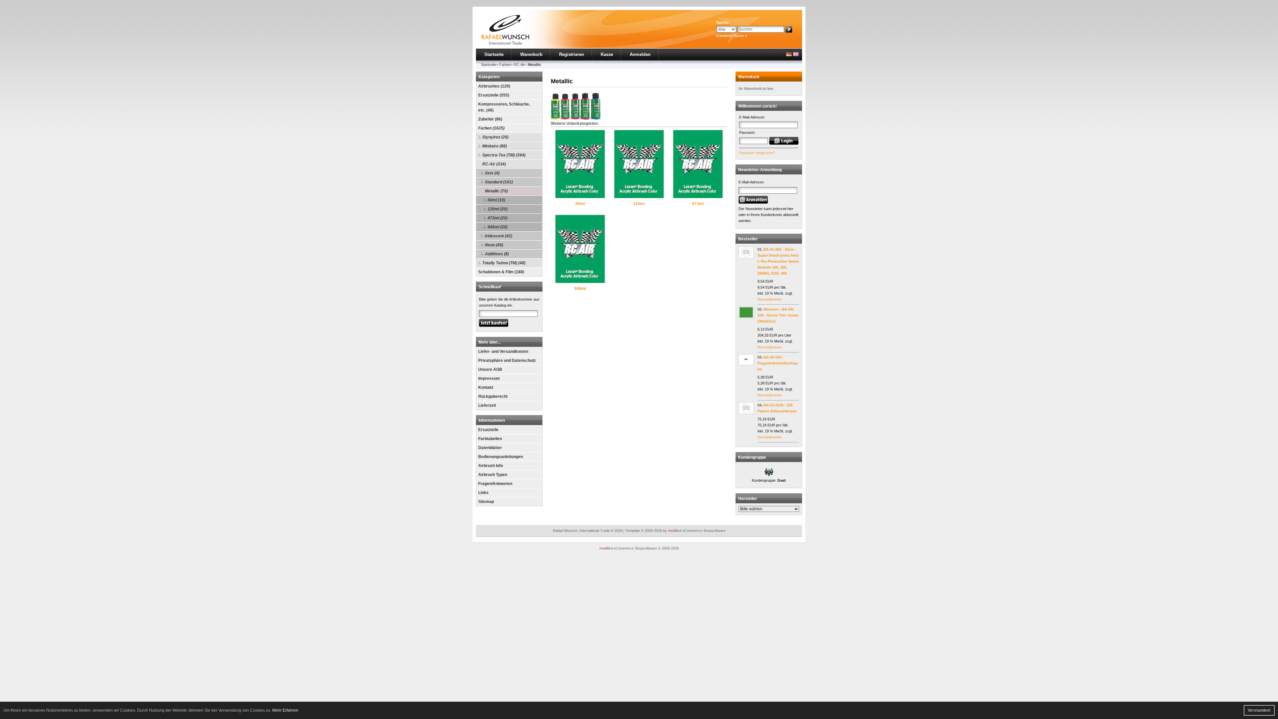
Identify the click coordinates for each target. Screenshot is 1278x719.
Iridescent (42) (498, 236)
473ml (698, 203)
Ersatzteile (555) (493, 95)
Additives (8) (497, 254)
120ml (639, 203)
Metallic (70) (496, 191)
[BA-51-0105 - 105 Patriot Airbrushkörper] (746, 413)
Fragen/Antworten (495, 483)
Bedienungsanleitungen (500, 456)
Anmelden (640, 54)
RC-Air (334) (494, 164)
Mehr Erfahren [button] (285, 710)
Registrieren (571, 54)
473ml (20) (498, 218)
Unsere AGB (490, 369)
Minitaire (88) (494, 146)
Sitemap (486, 501)
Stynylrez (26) (495, 137)
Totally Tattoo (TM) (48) (504, 263)
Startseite (494, 54)
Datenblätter (490, 447)
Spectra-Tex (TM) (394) (504, 155)
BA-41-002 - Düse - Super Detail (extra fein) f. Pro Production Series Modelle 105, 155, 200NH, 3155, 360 (778, 261)
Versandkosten (769, 299)
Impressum (489, 378)
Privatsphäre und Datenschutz (507, 360)
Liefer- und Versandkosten (503, 351)
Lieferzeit (487, 405)
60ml (580, 203)
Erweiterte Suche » (731, 36)
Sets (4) (492, 173)
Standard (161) (499, 182)
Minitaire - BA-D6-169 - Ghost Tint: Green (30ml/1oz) (778, 315)
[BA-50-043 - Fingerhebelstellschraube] (746, 364)
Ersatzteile (488, 429)
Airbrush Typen (492, 474)
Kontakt (485, 387)
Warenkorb (531, 54)
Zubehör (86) (490, 119)
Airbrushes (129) (494, 86)
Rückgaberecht (493, 396)
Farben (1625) (491, 128)
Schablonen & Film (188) (501, 272)
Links (483, 492)
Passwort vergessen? (757, 153)
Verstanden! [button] (1259, 710)
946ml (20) (498, 227)
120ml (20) (498, 209)
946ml (580, 288)
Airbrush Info (490, 465)
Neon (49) (494, 245)
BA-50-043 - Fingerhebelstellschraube (777, 363)
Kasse (607, 54)
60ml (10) (496, 200)
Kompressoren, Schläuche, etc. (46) (504, 107)
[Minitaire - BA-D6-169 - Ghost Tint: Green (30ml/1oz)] (746, 317)
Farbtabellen (490, 438)
